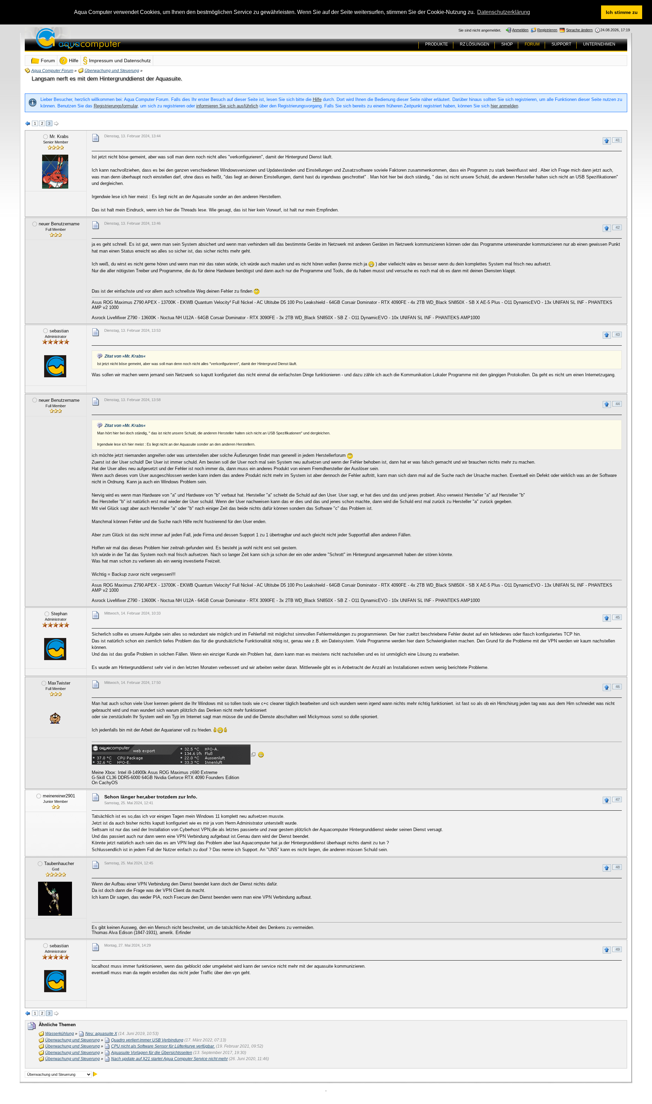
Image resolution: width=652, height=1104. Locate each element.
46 (618, 687)
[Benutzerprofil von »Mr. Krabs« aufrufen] (55, 172)
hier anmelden (504, 105)
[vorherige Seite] (28, 123)
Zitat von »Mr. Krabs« (125, 356)
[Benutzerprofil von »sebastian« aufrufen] (55, 366)
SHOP (507, 44)
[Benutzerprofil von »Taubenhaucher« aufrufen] (55, 899)
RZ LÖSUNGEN (474, 44)
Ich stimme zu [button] (622, 12)
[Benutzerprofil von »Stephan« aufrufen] (55, 649)
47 (618, 799)
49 (618, 949)
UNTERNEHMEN (599, 44)
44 (618, 404)
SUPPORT (561, 44)
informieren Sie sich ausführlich (227, 105)
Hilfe (317, 99)
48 (618, 867)
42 (618, 227)
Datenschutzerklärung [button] (503, 12)
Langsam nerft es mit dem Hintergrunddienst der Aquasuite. (107, 78)
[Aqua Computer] (105, 43)
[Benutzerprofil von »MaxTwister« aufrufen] (55, 718)
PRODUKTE (436, 44)
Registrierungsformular (116, 105)
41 (618, 140)
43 (618, 334)
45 (618, 617)
